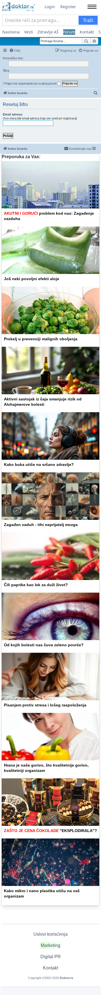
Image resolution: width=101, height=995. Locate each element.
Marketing (50, 945)
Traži (88, 20)
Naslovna (11, 32)
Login (50, 6)
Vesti (28, 32)
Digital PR (50, 956)
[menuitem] (14, 50)
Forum (69, 32)
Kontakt (87, 32)
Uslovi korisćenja (50, 934)
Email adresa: (13, 114)
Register (68, 6)
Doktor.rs (66, 978)
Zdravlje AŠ (48, 32)
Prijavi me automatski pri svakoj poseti (30, 83)
